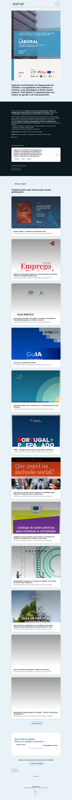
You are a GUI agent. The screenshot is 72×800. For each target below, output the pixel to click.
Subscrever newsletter (37, 763)
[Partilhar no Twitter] (19, 169)
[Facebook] (30, 780)
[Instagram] (33, 780)
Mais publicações (36, 723)
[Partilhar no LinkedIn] (16, 169)
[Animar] (19, 3)
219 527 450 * (21, 744)
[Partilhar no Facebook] (12, 169)
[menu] (57, 3)
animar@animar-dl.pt (50, 745)
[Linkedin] (37, 780)
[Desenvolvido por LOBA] (36, 793)
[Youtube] (41, 780)
